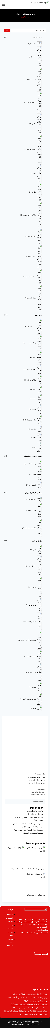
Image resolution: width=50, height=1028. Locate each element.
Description (38, 802)
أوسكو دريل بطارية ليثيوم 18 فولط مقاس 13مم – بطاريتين (25, 961)
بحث (6, 30)
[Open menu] (4, 4)
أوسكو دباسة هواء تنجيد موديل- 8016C (19, 972)
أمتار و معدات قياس (36, 794)
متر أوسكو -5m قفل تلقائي (36, 869)
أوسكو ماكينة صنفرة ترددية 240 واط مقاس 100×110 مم (25, 967)
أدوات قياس (25, 17)
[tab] (25, 801)
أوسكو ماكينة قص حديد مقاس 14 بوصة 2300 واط (24, 975)
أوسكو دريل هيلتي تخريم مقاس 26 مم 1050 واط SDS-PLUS (25, 983)
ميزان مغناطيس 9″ (17, 869)
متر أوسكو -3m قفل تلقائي (36, 895)
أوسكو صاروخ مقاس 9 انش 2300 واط (19, 978)
